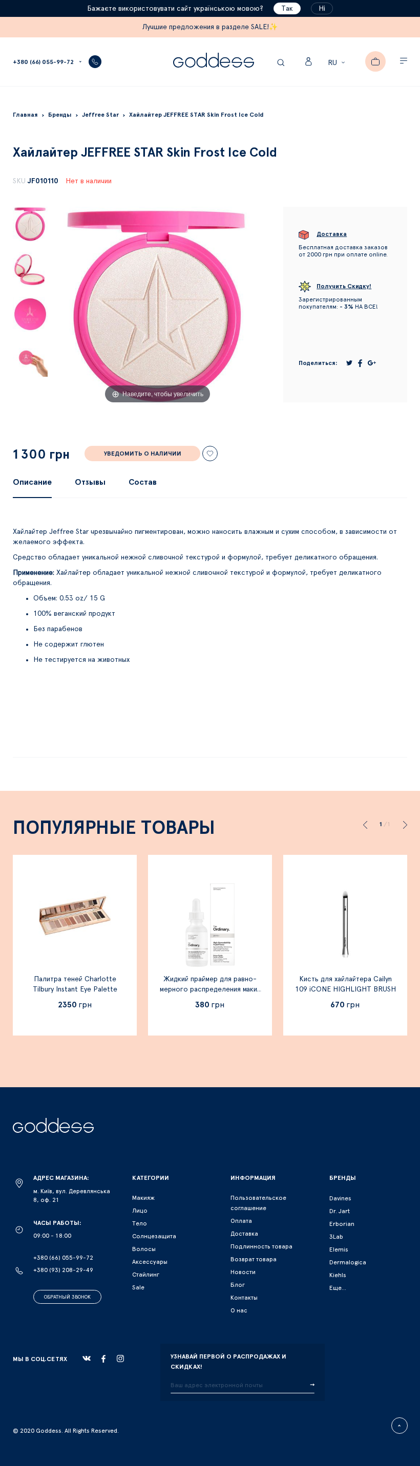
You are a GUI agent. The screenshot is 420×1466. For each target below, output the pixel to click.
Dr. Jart (339, 1211)
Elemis (338, 1249)
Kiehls (337, 1275)
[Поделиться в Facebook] (360, 363)
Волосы (144, 1249)
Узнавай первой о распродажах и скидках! (228, 1361)
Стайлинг (145, 1274)
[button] (338, 63)
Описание (32, 482)
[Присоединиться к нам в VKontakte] (86, 1358)
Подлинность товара (261, 1246)
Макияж (143, 1198)
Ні (322, 8)
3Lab (336, 1237)
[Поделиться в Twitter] (349, 362)
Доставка (244, 1234)
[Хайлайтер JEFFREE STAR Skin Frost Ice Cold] (30, 224)
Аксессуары (149, 1262)
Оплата (241, 1221)
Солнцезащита (154, 1236)
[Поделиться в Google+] (372, 362)
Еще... (337, 1288)
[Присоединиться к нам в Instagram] (120, 1358)
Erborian (341, 1224)
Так (287, 8)
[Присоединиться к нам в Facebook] (103, 1359)
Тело (139, 1223)
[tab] (32, 482)
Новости (243, 1272)
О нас (238, 1310)
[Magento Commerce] (213, 62)
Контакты (244, 1298)
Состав (143, 482)
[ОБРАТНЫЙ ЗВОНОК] (95, 61)
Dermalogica (347, 1262)
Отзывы (90, 482)
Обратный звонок (67, 1297)
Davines (340, 1198)
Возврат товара (253, 1259)
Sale (138, 1287)
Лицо (140, 1211)
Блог (237, 1285)
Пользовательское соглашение (258, 1203)
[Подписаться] (312, 1385)
